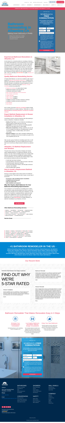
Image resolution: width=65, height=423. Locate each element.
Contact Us (26, 2)
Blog (31, 2)
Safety (53, 4)
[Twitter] (4, 407)
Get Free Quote (60, 2)
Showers (29, 4)
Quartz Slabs (39, 253)
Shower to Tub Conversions (44, 251)
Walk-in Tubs (36, 254)
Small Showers (11, 251)
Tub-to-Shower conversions (12, 93)
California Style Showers (51, 250)
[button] (2, 295)
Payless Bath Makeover (45, 254)
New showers (9, 104)
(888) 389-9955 (5, 395)
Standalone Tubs (18, 250)
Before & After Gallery (37, 2)
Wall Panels (46, 4)
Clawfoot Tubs (10, 250)
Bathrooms (16, 4)
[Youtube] (8, 407)
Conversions (37, 4)
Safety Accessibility (47, 253)
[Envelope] (10, 407)
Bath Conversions (20, 251)
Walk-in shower (9, 98)
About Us (59, 4)
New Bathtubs (54, 249)
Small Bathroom (31, 249)
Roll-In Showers (18, 254)
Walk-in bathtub (9, 96)
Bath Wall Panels (21, 253)
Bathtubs (37, 249)
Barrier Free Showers (28, 254)
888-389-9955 (7, 110)
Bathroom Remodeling (12, 249)
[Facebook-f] (2, 407)
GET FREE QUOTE (46, 50)
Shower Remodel (10, 95)
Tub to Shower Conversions (31, 251)
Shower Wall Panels (30, 253)
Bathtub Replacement (45, 249)
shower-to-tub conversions (20, 92)
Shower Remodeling (32, 250)
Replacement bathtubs (11, 88)
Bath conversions (10, 92)
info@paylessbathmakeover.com (9, 398)
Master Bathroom (22, 249)
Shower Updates (41, 250)
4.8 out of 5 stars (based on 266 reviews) (8, 412)
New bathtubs (9, 102)
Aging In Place (56, 253)
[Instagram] (6, 407)
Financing (45, 2)
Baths (23, 4)
